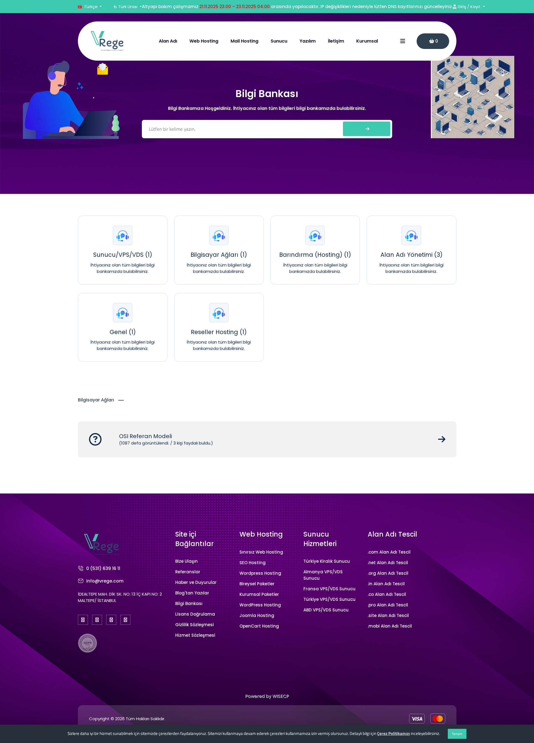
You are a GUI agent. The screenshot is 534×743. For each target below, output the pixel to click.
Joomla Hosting (256, 615)
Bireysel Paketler (257, 584)
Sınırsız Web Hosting (261, 552)
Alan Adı (168, 41)
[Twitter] (97, 620)
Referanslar (187, 572)
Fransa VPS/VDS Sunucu (329, 589)
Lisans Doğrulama (195, 614)
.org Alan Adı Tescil (388, 573)
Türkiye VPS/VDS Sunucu (329, 599)
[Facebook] (83, 620)
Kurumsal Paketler (259, 594)
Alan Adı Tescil (392, 534)
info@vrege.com (104, 581)
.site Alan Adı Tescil (388, 615)
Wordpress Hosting (260, 573)
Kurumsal (367, 41)
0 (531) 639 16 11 (103, 568)
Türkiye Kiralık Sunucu (326, 561)
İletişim (336, 41)
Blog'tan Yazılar (192, 593)
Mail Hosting (244, 41)
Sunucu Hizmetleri (320, 539)
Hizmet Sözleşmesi (195, 635)
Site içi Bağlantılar (194, 539)
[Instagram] (111, 620)
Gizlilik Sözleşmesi (194, 625)
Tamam (457, 733)
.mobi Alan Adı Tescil (390, 626)
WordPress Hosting (260, 605)
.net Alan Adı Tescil (388, 563)
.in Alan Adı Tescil (386, 584)
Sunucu (279, 41)
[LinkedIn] (125, 620)
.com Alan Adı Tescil (389, 552)
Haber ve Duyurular (196, 582)
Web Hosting (203, 41)
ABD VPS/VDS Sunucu (325, 610)
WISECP (280, 696)
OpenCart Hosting (259, 626)
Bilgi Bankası (188, 603)
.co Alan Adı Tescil (387, 594)
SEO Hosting (252, 563)
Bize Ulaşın (186, 561)
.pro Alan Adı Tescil (388, 605)
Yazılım (308, 41)
